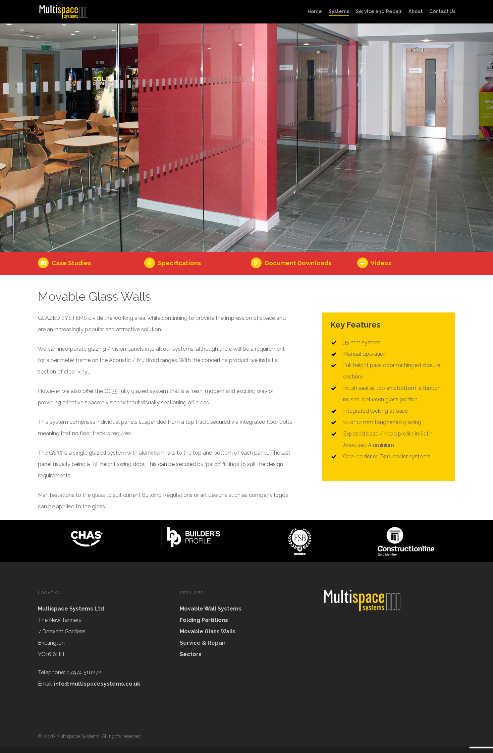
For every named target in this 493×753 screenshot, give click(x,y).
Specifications (179, 263)
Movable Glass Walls (208, 631)
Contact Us (442, 11)
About (415, 11)
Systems (339, 11)
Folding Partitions (204, 620)
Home (315, 11)
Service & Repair (203, 643)
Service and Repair (379, 11)
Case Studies (70, 263)
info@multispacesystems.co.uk (97, 684)
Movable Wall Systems (210, 608)
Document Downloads (297, 263)
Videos (380, 263)
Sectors (191, 654)
